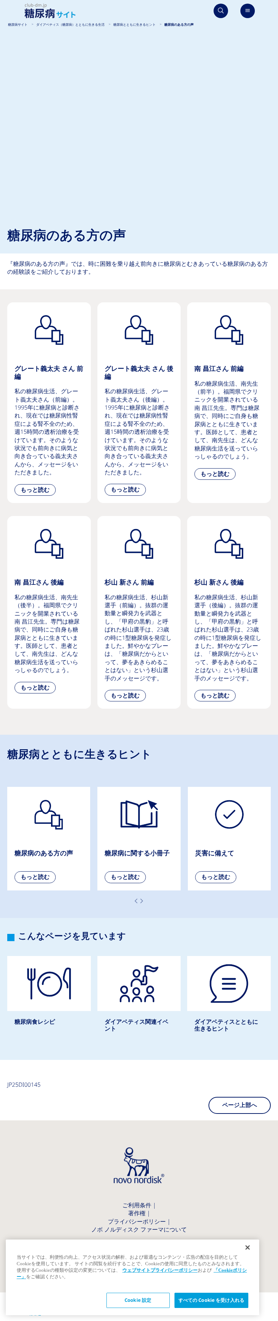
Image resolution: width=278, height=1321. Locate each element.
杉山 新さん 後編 (229, 612)
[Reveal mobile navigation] (247, 11)
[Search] (221, 11)
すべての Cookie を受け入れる (211, 1300)
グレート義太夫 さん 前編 (49, 402)
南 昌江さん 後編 (49, 608)
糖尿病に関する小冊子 (138, 838)
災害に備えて (229, 838)
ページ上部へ (239, 1105)
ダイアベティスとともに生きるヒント (229, 1001)
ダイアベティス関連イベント (139, 1001)
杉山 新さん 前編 (139, 612)
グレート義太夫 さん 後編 (139, 402)
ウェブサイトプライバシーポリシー (160, 1270)
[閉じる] (248, 1247)
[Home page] (50, 11)
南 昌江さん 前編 (229, 394)
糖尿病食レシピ (49, 998)
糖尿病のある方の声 (48, 838)
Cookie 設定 (138, 1300)
